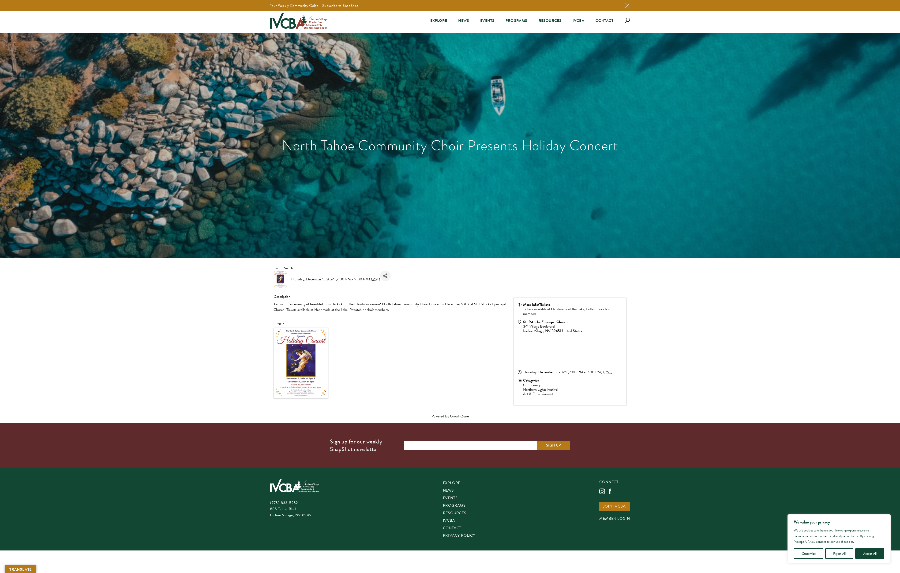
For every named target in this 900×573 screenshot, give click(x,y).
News (463, 20)
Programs (516, 20)
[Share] (385, 276)
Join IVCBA (614, 506)
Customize (809, 553)
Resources (550, 20)
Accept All (870, 553)
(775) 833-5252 (284, 503)
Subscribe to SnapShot (340, 5)
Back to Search (283, 268)
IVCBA (578, 20)
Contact (604, 20)
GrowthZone (459, 416)
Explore (438, 20)
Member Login (614, 518)
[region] (839, 539)
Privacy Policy (459, 535)
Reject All (839, 553)
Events (487, 20)
